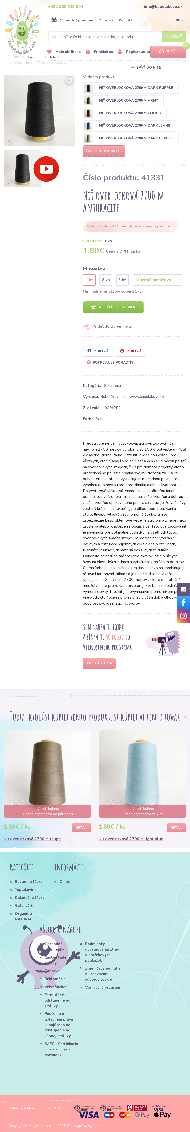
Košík (172, 51)
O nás (64, 881)
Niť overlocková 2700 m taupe (32, 839)
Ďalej (175, 716)
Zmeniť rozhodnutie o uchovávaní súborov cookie (103, 974)
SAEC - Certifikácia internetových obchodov (61, 1049)
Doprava (106, 20)
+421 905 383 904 (65, 6)
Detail (81, 827)
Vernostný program (76, 20)
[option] (39, 110)
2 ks (106, 280)
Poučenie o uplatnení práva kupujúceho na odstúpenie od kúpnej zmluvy (59, 1024)
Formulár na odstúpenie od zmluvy (57, 1000)
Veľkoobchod (56, 986)
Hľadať (174, 37)
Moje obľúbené (68, 51)
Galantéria (35, 57)
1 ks (89, 280)
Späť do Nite (148, 67)
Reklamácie (55, 978)
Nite (53, 57)
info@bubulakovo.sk (163, 6)
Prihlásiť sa (103, 51)
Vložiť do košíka (116, 307)
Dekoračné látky (29, 897)
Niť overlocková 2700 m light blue (131, 839)
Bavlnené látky (28, 881)
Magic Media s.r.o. (42, 1125)
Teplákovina (26, 889)
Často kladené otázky (58, 960)
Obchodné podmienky (54, 946)
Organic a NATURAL (23, 916)
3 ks (122, 280)
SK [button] (178, 20)
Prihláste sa (99, 663)
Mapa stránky (22, 1108)
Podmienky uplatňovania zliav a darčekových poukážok (102, 952)
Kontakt (125, 20)
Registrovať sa (137, 51)
